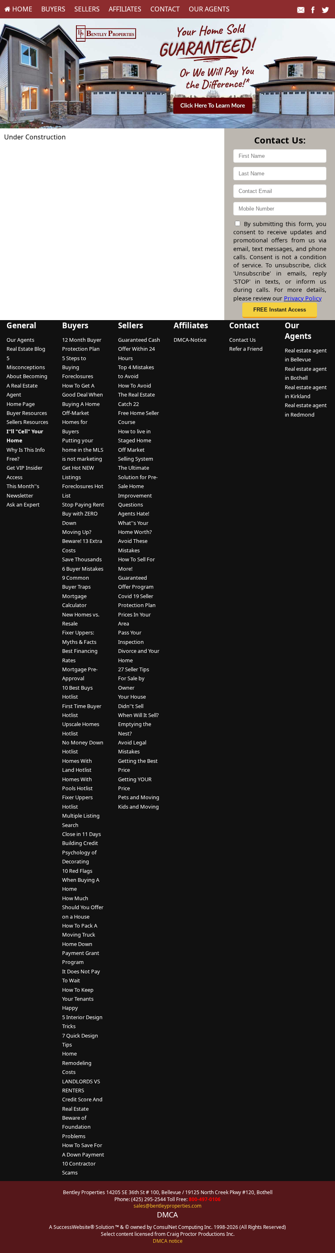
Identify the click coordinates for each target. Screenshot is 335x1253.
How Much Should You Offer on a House (82, 907)
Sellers (87, 8)
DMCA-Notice (190, 339)
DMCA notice (168, 1240)
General (21, 325)
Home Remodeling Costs (77, 1063)
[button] (279, 310)
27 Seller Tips (133, 669)
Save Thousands (82, 559)
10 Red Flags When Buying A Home (80, 880)
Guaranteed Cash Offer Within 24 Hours (139, 349)
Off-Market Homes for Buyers (75, 422)
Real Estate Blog (26, 348)
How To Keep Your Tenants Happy (78, 999)
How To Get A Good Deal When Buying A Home (82, 395)
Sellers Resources (27, 422)
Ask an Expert (23, 504)
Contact (165, 8)
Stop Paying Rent (83, 504)
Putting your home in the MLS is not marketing (82, 449)
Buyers (53, 8)
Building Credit (80, 843)
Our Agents (209, 8)
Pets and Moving (138, 797)
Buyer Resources (27, 413)
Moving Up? (77, 532)
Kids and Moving (138, 806)
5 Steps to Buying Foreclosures (77, 367)
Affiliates (125, 8)
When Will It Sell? (138, 715)
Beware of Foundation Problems (76, 1127)
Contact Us (242, 339)
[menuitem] (18, 9)
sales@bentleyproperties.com (167, 1205)
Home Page (21, 404)
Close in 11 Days (81, 834)
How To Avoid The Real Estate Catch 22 (136, 395)
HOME (21, 8)
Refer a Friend (246, 348)
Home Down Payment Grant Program (80, 953)
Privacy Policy (303, 298)
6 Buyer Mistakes (82, 568)
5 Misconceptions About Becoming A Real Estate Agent (27, 376)
